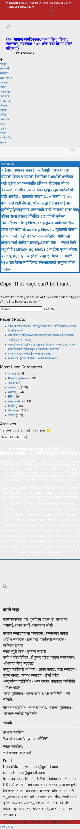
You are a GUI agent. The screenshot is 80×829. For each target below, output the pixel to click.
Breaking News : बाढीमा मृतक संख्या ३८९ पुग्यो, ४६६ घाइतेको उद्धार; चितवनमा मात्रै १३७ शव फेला (39, 256)
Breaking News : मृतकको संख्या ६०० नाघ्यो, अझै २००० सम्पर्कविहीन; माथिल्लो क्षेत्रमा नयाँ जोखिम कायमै (39, 236)
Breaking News (18, 378)
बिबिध (3, 114)
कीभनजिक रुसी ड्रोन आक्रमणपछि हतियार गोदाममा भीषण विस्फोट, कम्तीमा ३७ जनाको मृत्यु (37, 183)
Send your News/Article (21, 6)
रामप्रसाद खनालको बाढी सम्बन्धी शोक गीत (46, 209)
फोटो (2, 124)
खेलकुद (4, 105)
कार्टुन (3, 133)
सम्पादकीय (5, 68)
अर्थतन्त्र (4, 119)
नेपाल (3, 87)
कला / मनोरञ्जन (16, 401)
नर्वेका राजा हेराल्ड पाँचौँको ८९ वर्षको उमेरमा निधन (32, 358)
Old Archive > (24, 53)
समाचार (4, 73)
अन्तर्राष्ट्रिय (6, 91)
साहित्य (3, 128)
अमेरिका (4, 82)
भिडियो (3, 110)
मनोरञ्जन (5, 100)
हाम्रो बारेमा (5, 137)
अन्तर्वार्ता (4, 96)
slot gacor (6, 826)
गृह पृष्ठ (3, 64)
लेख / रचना (6, 77)
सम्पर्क (3, 142)
